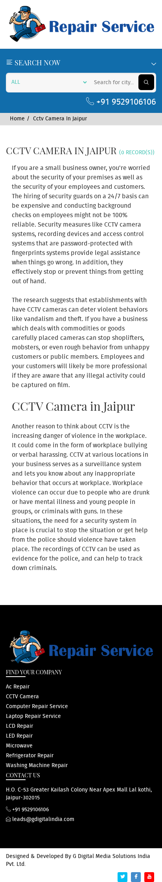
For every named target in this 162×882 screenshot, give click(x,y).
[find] (146, 82)
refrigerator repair (29, 755)
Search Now (36, 62)
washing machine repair (37, 765)
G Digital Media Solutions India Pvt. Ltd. (78, 860)
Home (17, 118)
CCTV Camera (22, 696)
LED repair (19, 736)
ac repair (17, 687)
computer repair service (37, 706)
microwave (19, 746)
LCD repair (19, 726)
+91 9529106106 (125, 102)
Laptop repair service (33, 716)
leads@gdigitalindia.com (42, 819)
